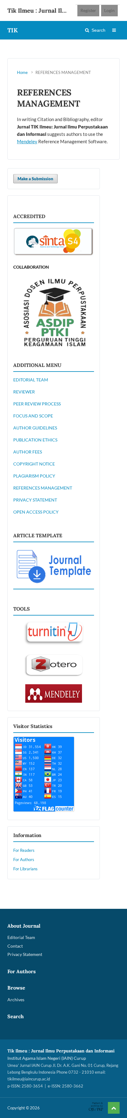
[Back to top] (114, 1108)
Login (109, 10)
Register (88, 10)
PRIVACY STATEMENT (35, 499)
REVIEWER (24, 391)
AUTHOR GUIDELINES (35, 427)
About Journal (23, 926)
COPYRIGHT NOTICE (34, 463)
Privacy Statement (24, 954)
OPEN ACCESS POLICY (36, 511)
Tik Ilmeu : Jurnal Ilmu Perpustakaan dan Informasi (39, 10)
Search (98, 30)
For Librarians (25, 868)
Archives (15, 999)
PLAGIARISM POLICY (34, 475)
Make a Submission (35, 178)
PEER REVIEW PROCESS (37, 403)
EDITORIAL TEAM (30, 379)
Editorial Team (21, 937)
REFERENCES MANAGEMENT (42, 487)
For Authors (23, 859)
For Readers (24, 850)
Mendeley (27, 141)
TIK (12, 30)
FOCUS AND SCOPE (33, 415)
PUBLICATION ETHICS (35, 439)
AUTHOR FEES (27, 451)
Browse (16, 988)
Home (22, 72)
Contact (15, 946)
